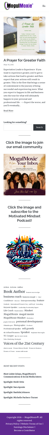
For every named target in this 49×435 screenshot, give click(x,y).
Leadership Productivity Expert (28, 307)
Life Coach (8, 310)
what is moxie (8, 348)
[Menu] (43, 6)
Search (39, 127)
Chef (39, 297)
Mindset (28, 310)
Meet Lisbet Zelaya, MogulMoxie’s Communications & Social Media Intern (22, 375)
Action (6, 287)
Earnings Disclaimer (24, 427)
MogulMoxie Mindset (15, 318)
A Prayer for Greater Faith (24, 60)
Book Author (14, 291)
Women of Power (9, 351)
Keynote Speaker (10, 307)
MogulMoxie (11, 314)
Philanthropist (8, 325)
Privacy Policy (12, 424)
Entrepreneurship (28, 301)
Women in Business (35, 348)
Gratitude (7, 304)
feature (40, 300)
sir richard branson (12, 333)
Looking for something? (15, 122)
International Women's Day (19, 304)
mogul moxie (26, 314)
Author (20, 287)
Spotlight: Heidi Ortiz (14, 382)
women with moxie (22, 351)
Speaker (25, 332)
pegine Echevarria (9, 322)
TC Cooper (9, 336)
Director (17, 301)
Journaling (39, 304)
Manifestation (18, 311)
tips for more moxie (21, 336)
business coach (13, 296)
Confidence (8, 301)
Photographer (19, 325)
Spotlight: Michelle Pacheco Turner (21, 397)
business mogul (29, 297)
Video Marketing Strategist (12, 339)
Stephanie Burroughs (38, 332)
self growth (28, 328)
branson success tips (33, 292)
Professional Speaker (12, 329)
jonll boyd (32, 304)
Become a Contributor (24, 430)
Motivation (30, 318)
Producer (30, 325)
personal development (29, 321)
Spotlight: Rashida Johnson (17, 392)
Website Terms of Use (31, 424)
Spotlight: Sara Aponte (14, 387)
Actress (13, 287)
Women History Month (20, 348)
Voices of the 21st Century (24, 343)
